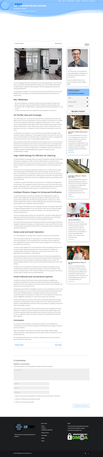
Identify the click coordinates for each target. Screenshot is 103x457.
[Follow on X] (88, 453)
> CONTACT (43, 428)
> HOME (42, 426)
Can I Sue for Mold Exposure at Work (78, 132)
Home (59, 1)
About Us (92, 1)
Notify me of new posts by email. (24, 402)
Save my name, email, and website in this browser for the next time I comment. (37, 396)
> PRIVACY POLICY (45, 432)
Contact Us (85, 1)
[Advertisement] (51, 30)
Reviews (78, 1)
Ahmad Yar (18, 8)
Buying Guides (70, 1)
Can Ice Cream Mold (74, 220)
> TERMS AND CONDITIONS (46, 429)
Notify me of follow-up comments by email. (27, 399)
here (68, 84)
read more (71, 152)
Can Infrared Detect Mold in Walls (77, 263)
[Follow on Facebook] (85, 453)
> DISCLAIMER (44, 435)
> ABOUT (43, 438)
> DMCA (42, 440)
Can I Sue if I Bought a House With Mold (77, 176)
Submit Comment (81, 406)
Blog (64, 1)
